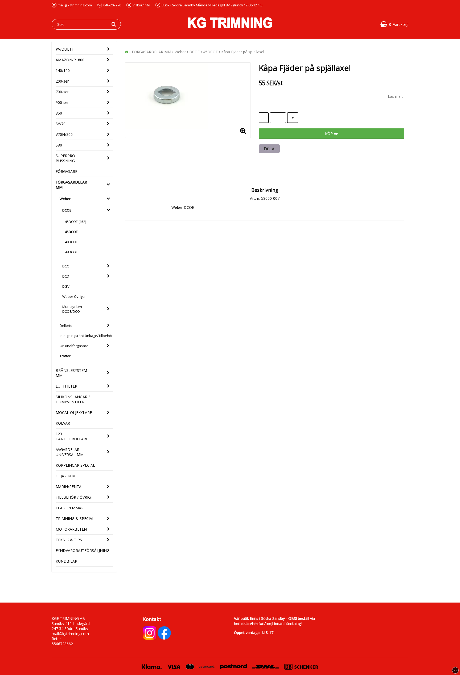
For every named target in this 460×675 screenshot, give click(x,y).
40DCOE (71, 241)
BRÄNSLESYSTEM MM (71, 373)
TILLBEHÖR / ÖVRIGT (74, 497)
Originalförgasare (74, 345)
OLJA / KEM (66, 475)
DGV (65, 286)
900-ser (62, 102)
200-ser (62, 81)
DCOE (66, 210)
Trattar (65, 355)
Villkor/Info (141, 5)
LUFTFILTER (66, 386)
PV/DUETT (65, 49)
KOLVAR (63, 423)
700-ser (62, 91)
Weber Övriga (73, 296)
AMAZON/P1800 (70, 59)
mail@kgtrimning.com (75, 5)
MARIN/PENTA (68, 486)
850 (59, 113)
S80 (59, 145)
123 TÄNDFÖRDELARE (72, 436)
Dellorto (66, 325)
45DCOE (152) (75, 221)
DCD (65, 276)
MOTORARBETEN (71, 529)
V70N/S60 (64, 134)
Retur (56, 638)
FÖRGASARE (66, 171)
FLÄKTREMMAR (70, 507)
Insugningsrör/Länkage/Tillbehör (86, 335)
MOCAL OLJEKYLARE (74, 412)
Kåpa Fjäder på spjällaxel (242, 51)
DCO (65, 266)
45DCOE (71, 231)
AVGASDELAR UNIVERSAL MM (70, 452)
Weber (65, 198)
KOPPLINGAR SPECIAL (75, 465)
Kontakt (152, 619)
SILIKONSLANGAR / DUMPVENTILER (73, 399)
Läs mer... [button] (396, 96)
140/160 (63, 70)
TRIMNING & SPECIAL (75, 518)
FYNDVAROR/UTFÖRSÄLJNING (82, 550)
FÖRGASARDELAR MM (71, 185)
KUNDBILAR (66, 561)
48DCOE (71, 252)
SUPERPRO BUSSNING (65, 158)
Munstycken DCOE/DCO (72, 309)
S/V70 (60, 123)
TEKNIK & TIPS (69, 539)
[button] (394, 24)
